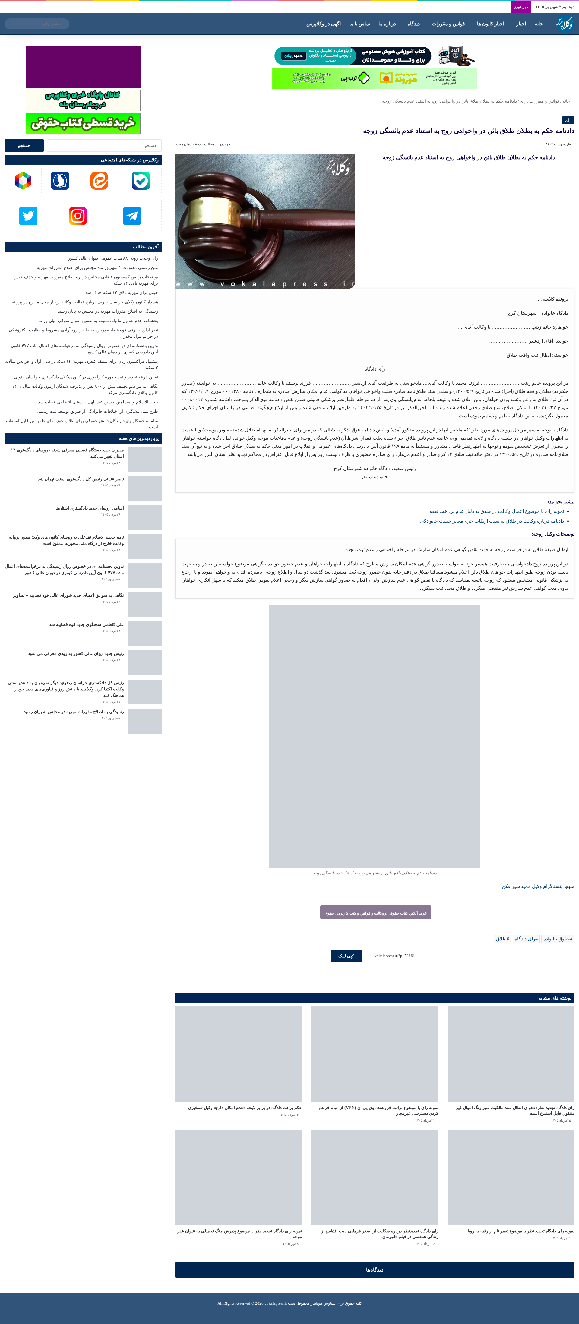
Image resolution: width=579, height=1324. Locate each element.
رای (523, 101)
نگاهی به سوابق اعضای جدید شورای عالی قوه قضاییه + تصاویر (68, 595)
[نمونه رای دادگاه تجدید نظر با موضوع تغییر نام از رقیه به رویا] (511, 1177)
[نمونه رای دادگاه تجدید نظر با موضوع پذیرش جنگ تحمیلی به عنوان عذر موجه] (238, 1177)
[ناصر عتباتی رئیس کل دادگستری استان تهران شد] (145, 488)
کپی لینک (346, 956)
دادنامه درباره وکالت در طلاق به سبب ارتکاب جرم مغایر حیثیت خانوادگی (492, 520)
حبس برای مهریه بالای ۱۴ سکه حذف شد (121, 292)
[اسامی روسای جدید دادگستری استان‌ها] (145, 517)
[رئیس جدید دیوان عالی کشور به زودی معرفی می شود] (145, 662)
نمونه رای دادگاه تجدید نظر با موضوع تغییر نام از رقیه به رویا (521, 1231)
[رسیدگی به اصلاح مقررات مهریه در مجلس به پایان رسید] (145, 721)
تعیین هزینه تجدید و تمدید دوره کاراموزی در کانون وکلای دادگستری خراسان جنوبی (86, 377)
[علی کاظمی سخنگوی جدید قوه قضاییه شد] (145, 633)
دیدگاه (414, 23)
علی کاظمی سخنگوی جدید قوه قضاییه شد (86, 624)
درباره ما (387, 23)
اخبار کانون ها (490, 23)
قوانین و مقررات (448, 23)
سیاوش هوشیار (323, 1303)
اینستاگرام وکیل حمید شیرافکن (533, 886)
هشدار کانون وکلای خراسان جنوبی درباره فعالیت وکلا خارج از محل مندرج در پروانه (85, 302)
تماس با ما (359, 23)
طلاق (501, 938)
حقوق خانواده (556, 938)
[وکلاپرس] (565, 24)
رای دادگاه (525, 938)
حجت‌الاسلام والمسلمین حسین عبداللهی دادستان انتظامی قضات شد (98, 402)
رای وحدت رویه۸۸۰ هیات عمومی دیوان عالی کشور (113, 258)
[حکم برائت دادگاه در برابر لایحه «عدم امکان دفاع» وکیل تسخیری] (238, 1054)
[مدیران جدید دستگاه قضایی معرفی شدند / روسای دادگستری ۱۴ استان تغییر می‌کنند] (145, 459)
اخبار (521, 23)
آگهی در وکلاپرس (323, 23)
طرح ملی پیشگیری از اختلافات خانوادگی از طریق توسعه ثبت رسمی (97, 411)
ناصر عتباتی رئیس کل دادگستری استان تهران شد (81, 479)
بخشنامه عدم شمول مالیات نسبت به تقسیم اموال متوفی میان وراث (98, 320)
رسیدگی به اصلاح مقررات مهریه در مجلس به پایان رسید (108, 311)
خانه (539, 23)
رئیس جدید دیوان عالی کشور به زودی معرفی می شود (76, 653)
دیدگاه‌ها (375, 1270)
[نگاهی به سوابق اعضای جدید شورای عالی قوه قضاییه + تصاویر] (145, 604)
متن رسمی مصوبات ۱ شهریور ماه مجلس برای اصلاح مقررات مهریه (97, 267)
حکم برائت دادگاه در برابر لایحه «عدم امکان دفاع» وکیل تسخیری (245, 1107)
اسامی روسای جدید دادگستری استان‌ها (89, 508)
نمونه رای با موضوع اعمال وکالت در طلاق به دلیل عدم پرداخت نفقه (496, 511)
